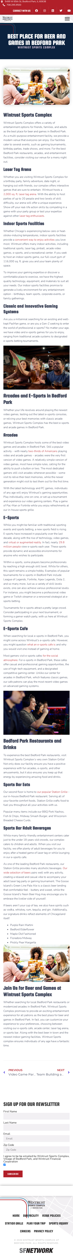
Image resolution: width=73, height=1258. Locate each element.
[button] (67, 19)
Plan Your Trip (36, 1223)
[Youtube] (69, 11)
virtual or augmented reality (24, 542)
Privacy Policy (43, 1231)
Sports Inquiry (58, 1223)
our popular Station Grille (52, 792)
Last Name (10, 1122)
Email (6, 1133)
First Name (10, 1111)
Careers (25, 1231)
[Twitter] (61, 11)
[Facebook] (36, 11)
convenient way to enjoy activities (35, 240)
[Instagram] (44, 11)
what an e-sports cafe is (41, 644)
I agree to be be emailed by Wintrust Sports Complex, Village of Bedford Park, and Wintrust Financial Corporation (36, 1159)
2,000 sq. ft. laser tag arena (19, 194)
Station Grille (14, 1223)
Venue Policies (51, 1215)
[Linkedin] (53, 11)
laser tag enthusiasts (32, 216)
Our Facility (31, 1215)
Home (16, 1215)
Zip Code (8, 1145)
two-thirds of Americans (42, 451)
